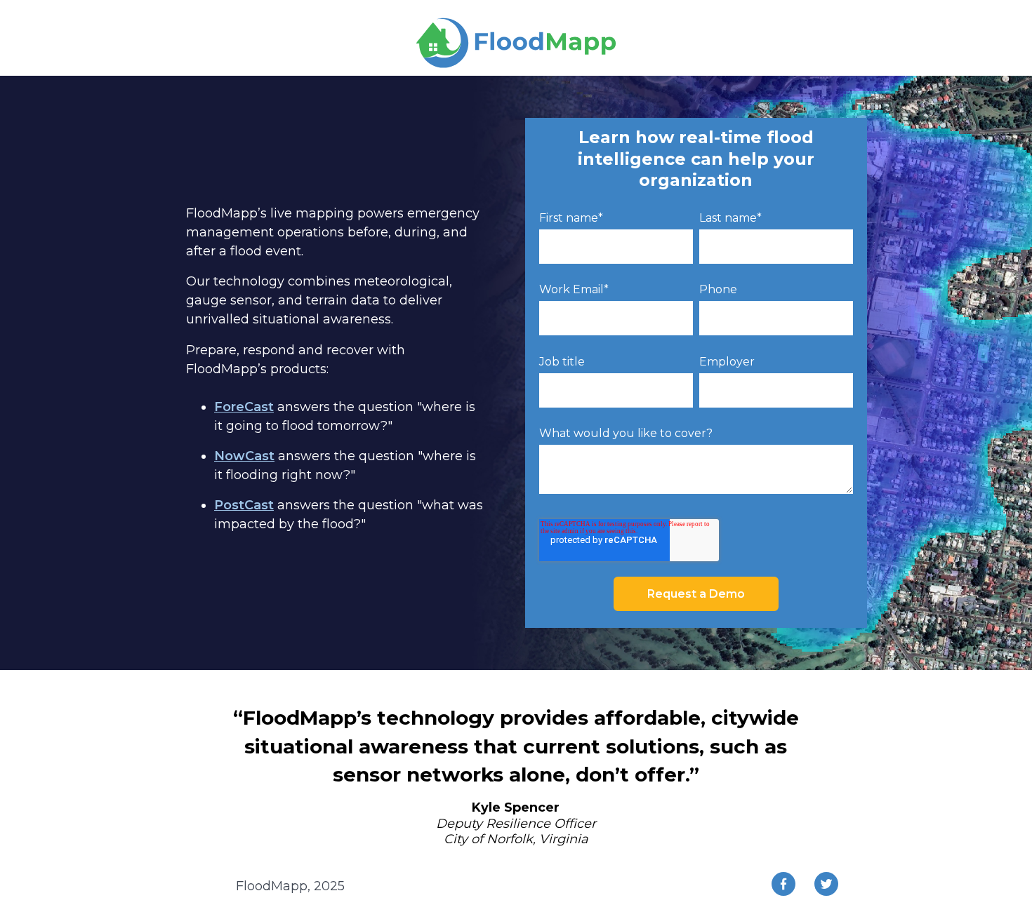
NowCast (244, 456)
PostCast (244, 505)
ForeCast (244, 407)
